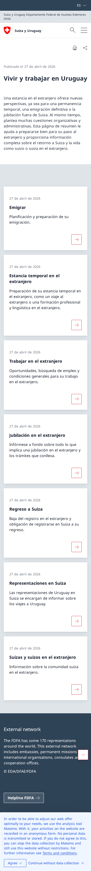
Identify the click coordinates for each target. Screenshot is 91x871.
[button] (83, 755)
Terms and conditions (59, 853)
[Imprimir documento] (75, 48)
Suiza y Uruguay (28, 30)
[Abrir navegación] (84, 30)
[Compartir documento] (85, 48)
